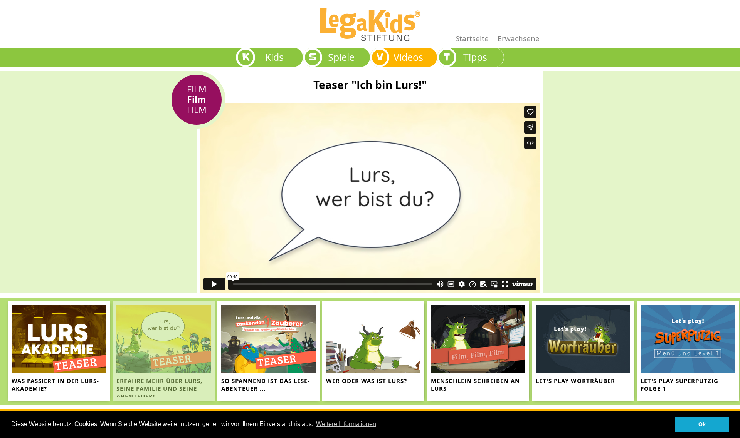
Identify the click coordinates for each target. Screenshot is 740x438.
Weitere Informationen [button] (346, 424)
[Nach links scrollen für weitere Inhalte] (7, 351)
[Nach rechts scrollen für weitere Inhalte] (732, 351)
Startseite (472, 38)
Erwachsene (519, 38)
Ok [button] (702, 424)
